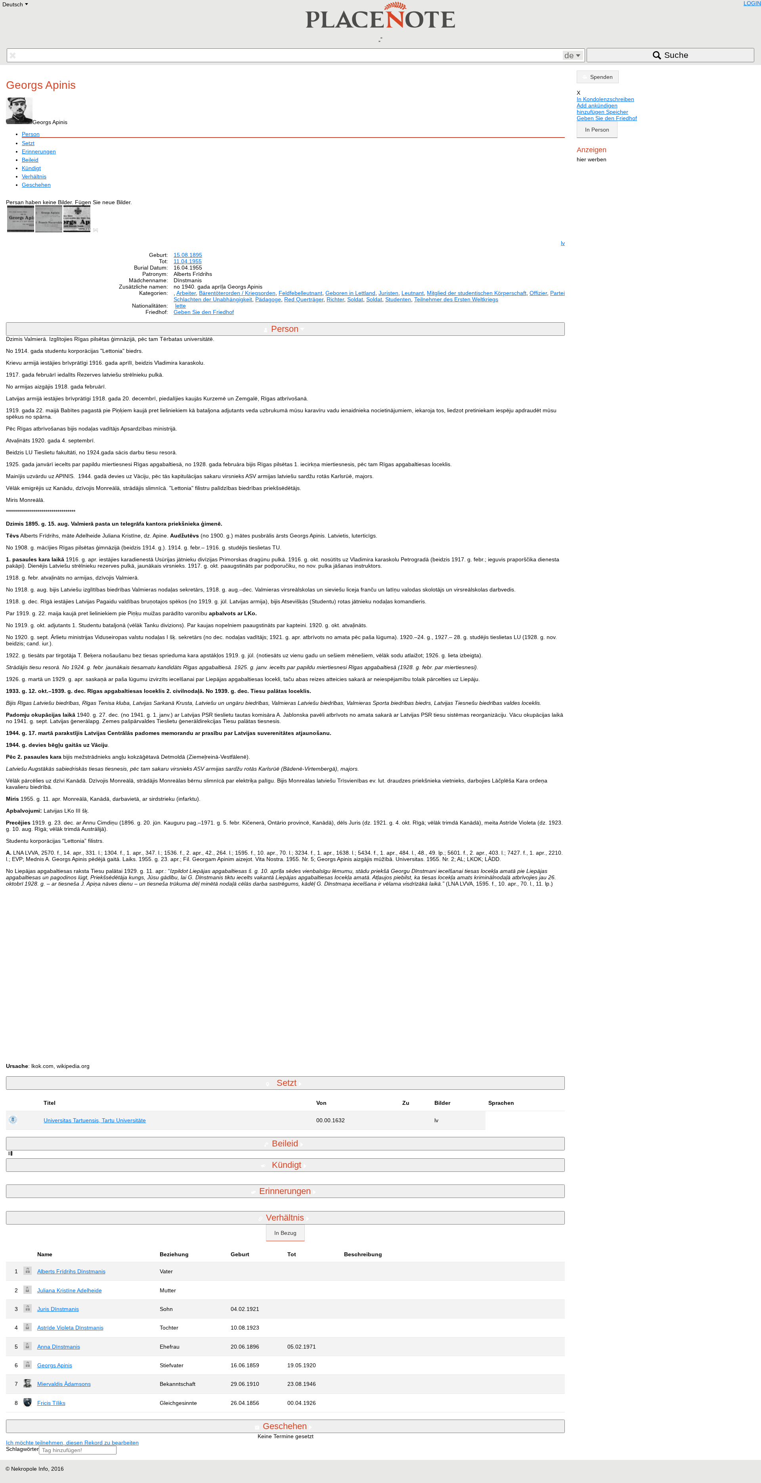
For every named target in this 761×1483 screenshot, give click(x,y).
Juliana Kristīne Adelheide (69, 1290)
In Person (597, 129)
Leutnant (413, 293)
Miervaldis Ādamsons (64, 1384)
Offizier (538, 293)
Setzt (28, 143)
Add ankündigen (597, 105)
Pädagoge (268, 299)
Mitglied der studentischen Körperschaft (476, 293)
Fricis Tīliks (51, 1403)
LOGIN (752, 3)
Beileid (30, 160)
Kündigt (31, 168)
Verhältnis (34, 176)
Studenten (398, 299)
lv (563, 243)
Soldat (355, 299)
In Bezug (285, 1233)
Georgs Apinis (54, 1365)
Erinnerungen (39, 151)
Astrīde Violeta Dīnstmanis (70, 1327)
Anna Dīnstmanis (58, 1346)
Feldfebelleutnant (300, 293)
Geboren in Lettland (350, 293)
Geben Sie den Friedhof (204, 312)
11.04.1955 (188, 261)
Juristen (388, 293)
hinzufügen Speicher (602, 112)
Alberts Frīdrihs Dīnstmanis (71, 1271)
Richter (335, 299)
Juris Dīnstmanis (58, 1309)
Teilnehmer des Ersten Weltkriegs (456, 299)
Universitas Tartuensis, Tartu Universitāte (95, 1120)
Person (31, 134)
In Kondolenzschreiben (605, 99)
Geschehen (36, 185)
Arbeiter (186, 293)
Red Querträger (303, 299)
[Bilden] (97, 230)
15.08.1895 (188, 255)
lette (180, 305)
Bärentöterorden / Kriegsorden (237, 293)
